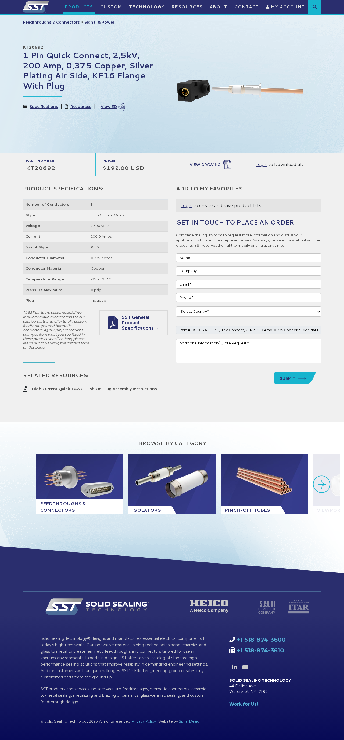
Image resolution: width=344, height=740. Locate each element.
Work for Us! (243, 704)
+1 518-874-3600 (261, 639)
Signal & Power (99, 22)
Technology (146, 7)
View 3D (109, 106)
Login (261, 164)
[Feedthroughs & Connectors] (79, 484)
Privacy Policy (144, 721)
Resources (187, 7)
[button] (315, 7)
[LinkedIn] (235, 667)
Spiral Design (190, 721)
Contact (246, 7)
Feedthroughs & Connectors (51, 22)
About (218, 7)
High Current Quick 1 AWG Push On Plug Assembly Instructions (94, 389)
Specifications (44, 106)
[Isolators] (171, 484)
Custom (111, 7)
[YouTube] (245, 667)
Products (79, 7)
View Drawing (205, 164)
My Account (287, 7)
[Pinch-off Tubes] (264, 484)
